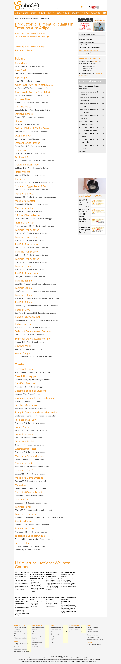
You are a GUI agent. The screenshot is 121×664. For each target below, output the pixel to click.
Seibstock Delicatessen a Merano (32, 338)
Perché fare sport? (56, 629)
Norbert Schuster (24, 222)
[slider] (89, 192)
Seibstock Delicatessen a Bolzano (32, 331)
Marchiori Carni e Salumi (28, 492)
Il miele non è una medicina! (52, 598)
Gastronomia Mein (25, 441)
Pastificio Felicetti (24, 521)
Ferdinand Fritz (23, 157)
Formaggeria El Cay (25, 419)
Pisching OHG (22, 309)
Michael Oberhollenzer (27, 215)
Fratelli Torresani (24, 434)
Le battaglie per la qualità (87, 34)
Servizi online (63, 13)
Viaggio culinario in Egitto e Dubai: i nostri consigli (22, 574)
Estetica (34, 638)
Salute (42, 13)
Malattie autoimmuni (38, 634)
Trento (30, 50)
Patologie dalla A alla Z (38, 627)
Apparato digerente (37, 640)
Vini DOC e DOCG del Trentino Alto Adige (32, 37)
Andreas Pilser (23, 99)
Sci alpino (53, 636)
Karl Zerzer (21, 179)
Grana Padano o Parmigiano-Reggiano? (84, 229)
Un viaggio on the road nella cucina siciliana (68, 574)
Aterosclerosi (36, 632)
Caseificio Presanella (26, 383)
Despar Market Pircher (27, 142)
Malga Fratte (22, 484)
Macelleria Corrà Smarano (29, 477)
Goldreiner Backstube (27, 164)
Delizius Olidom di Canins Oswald (33, 128)
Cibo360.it (22, 18)
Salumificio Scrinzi (25, 528)
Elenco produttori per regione (88, 50)
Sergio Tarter (22, 542)
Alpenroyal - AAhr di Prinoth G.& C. (34, 84)
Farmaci (34, 644)
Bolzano (19, 50)
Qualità (75, 13)
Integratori (35, 646)
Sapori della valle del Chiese (30, 535)
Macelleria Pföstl (24, 193)
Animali (85, 13)
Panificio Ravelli (23, 506)
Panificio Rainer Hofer (27, 273)
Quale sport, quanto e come (58, 634)
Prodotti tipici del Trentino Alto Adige (30, 33)
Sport (33, 13)
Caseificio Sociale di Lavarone (30, 390)
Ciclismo (53, 640)
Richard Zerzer (23, 324)
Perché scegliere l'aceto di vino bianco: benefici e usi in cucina (21, 600)
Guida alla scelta (84, 37)
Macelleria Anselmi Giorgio (29, 455)
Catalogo (95, 13)
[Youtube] (92, 7)
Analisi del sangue (37, 636)
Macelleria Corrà (24, 470)
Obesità (34, 629)
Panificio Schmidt (24, 280)
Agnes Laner (21, 63)
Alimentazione (21, 13)
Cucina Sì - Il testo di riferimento (92, 628)
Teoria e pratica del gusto (87, 39)
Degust (19, 121)
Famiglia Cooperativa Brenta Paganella (36, 412)
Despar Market (23, 135)
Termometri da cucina (93, 635)
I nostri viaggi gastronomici (87, 53)
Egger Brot (21, 150)
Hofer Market (22, 171)
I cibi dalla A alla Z (19, 632)
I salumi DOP (83, 45)
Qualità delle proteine (84, 220)
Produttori (44, 18)
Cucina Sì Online (73, 629)
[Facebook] (97, 7)
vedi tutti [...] (82, 151)
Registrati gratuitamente (75, 627)
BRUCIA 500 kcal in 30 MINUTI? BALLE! (84, 212)
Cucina (51, 13)
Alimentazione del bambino (21, 634)
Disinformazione (18, 636)
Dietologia (17, 629)
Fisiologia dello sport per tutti (59, 632)
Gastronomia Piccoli (25, 448)
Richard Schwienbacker (27, 316)
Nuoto (52, 642)
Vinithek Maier (23, 345)
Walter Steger (22, 353)
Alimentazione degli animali (21, 638)
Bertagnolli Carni (24, 368)
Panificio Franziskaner (27, 229)
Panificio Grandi (23, 266)
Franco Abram (22, 426)
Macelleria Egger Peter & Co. (30, 186)
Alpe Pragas (21, 77)
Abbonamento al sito (93, 637)
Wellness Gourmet (32, 18)
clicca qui (95, 61)
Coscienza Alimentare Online (77, 632)
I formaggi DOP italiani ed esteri (89, 47)
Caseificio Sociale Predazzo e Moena (34, 397)
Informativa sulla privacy (94, 644)
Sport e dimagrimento (57, 627)
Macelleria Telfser (25, 208)
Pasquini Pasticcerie (25, 513)
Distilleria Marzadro (26, 405)
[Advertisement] (92, 166)
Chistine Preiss (23, 106)
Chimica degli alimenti (20, 627)
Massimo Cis (21, 499)
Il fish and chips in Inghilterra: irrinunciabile (52, 574)
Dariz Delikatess (24, 113)
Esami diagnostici (37, 642)
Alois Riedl (20, 70)
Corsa (52, 638)
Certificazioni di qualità (86, 42)
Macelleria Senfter (25, 200)
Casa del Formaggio (25, 376)
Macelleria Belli (23, 463)
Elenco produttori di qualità (21, 651)
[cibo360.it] (26, 9)
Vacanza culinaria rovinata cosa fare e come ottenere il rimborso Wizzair (37, 575)
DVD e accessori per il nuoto (95, 639)
